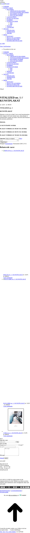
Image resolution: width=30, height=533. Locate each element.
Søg (17, 441)
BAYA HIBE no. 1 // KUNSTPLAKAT (14, 403)
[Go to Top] (15, 527)
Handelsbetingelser (5, 490)
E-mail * (21, 445)
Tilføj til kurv (4, 142)
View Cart (2, 46)
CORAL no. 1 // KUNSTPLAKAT (12, 433)
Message (2, 455)
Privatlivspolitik (4, 492)
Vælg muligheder (7, 277)
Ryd (21, 138)
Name (1, 445)
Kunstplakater (9, 143)
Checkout (7, 46)
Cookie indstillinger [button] (15, 530)
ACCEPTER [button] (19, 532)
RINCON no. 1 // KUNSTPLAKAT (13, 274)
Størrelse (2, 138)
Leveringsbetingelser (16, 490)
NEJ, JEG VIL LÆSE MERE (8, 532)
